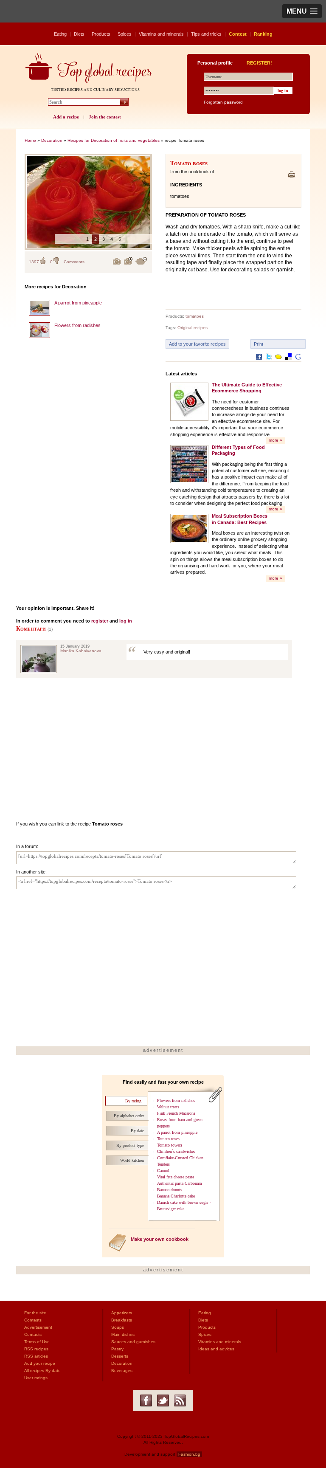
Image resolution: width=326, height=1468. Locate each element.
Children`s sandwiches (176, 1151)
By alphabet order (129, 1115)
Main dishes (123, 1334)
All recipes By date (42, 1370)
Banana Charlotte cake (176, 1196)
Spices (125, 34)
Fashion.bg (189, 1454)
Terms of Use (37, 1341)
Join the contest (105, 116)
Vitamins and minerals (161, 34)
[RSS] (180, 1400)
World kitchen (132, 1160)
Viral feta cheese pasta (175, 1177)
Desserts (119, 1356)
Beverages (121, 1370)
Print (258, 344)
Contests (33, 1320)
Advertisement (38, 1327)
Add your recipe (39, 1363)
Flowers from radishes (77, 325)
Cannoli (164, 1170)
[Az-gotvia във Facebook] (146, 1400)
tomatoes (194, 316)
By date (137, 1130)
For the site (35, 1312)
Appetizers (121, 1312)
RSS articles (36, 1356)
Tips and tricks (206, 34)
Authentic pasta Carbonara (179, 1183)
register (99, 620)
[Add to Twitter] (268, 363)
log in (125, 620)
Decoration (51, 140)
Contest (238, 34)
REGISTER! (259, 62)
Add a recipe (66, 116)
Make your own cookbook (159, 1239)
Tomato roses (168, 1138)
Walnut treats (168, 1107)
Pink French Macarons (176, 1113)
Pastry (117, 1349)
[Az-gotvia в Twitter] (163, 1400)
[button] (302, 11)
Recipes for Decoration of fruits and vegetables (113, 140)
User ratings (36, 1377)
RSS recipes (36, 1349)
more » (275, 440)
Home (30, 140)
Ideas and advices (216, 1349)
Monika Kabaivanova (80, 650)
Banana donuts (169, 1189)
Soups (117, 1327)
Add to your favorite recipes (197, 344)
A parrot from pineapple (78, 302)
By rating (133, 1101)
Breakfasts (121, 1320)
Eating (60, 34)
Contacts (33, 1334)
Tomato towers (169, 1145)
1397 (34, 261)
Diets (79, 34)
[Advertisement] (88, 468)
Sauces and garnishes (133, 1341)
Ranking (263, 34)
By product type (130, 1145)
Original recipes (192, 327)
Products (101, 34)
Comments (74, 261)
